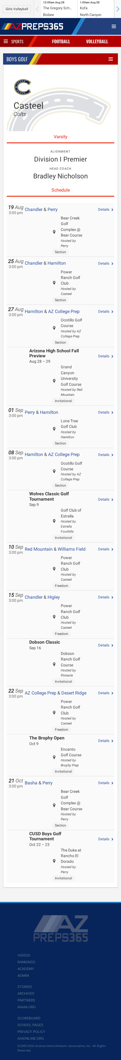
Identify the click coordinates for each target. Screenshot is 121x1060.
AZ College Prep (64, 311)
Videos (23, 955)
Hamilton (57, 263)
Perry (53, 209)
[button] (117, 9)
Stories (24, 987)
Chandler (33, 209)
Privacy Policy (31, 1032)
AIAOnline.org (30, 1038)
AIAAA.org (26, 1007)
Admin (23, 975)
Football (61, 41)
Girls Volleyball (17, 9)
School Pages (30, 1025)
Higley (54, 597)
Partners (26, 1000)
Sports (17, 41)
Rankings (26, 962)
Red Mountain (39, 549)
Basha (31, 783)
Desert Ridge (73, 693)
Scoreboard (29, 1018)
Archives (25, 993)
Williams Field (72, 549)
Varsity (61, 136)
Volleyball (97, 41)
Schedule (60, 190)
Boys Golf (17, 59)
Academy (25, 969)
